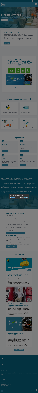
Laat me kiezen (12, 197)
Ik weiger (21, 197)
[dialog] (19, 196)
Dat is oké (26, 197)
